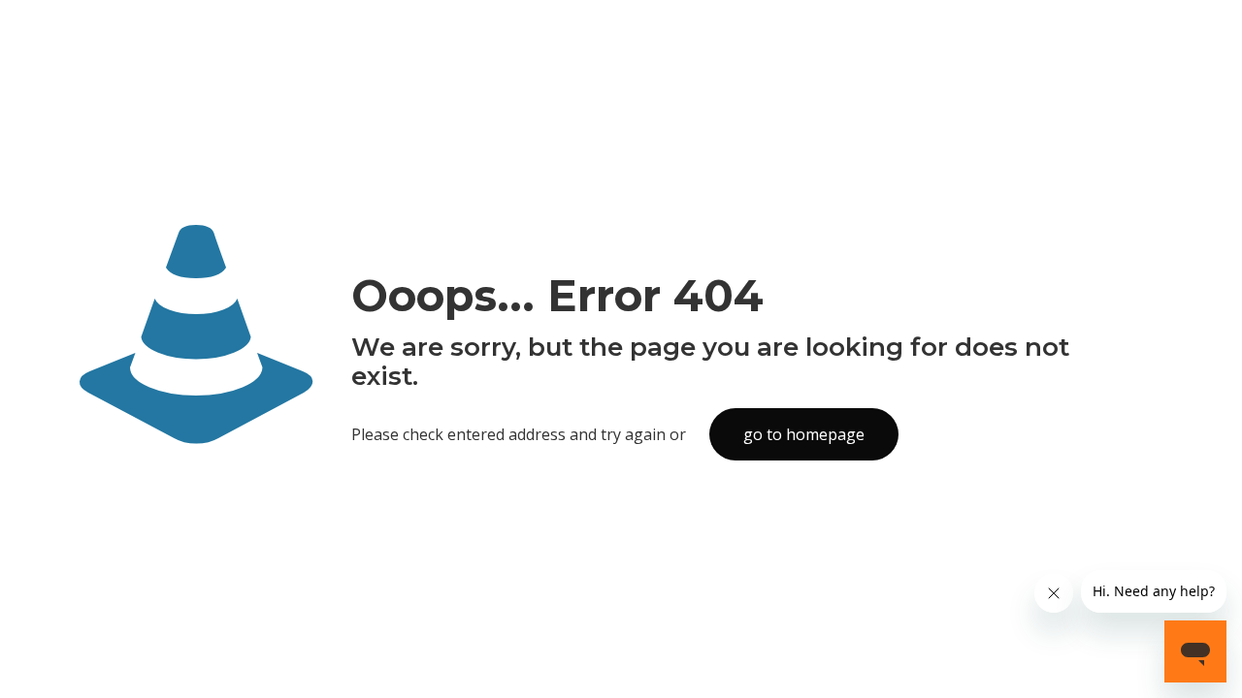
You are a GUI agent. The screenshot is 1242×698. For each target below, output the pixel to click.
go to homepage (804, 434)
